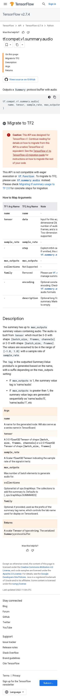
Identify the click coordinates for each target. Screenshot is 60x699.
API (19, 25)
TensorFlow (8, 25)
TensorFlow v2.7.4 (16, 14)
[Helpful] (23, 32)
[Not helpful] (28, 32)
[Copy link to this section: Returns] (15, 523)
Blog (5, 606)
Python (50, 25)
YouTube (7, 627)
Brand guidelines (11, 658)
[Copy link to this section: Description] (27, 319)
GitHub (6, 617)
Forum (6, 611)
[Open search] (44, 4)
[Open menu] (5, 4)
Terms (6, 675)
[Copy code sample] (54, 97)
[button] (30, 123)
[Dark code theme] (49, 97)
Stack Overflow (11, 652)
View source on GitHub (22, 79)
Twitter (6, 622)
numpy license (19, 584)
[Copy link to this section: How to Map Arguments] (35, 198)
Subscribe (49, 682)
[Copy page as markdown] (17, 45)
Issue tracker (9, 642)
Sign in (52, 4)
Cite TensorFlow (11, 663)
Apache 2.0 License (12, 574)
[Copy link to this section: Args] (12, 411)
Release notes (10, 647)
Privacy (16, 675)
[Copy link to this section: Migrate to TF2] (37, 123)
